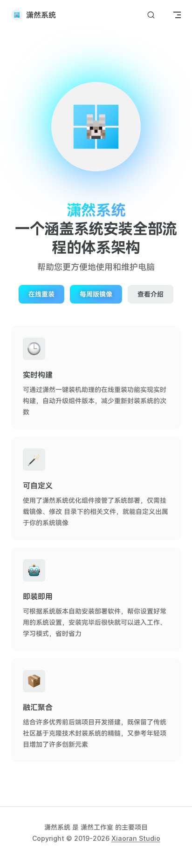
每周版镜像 (96, 294)
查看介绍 (150, 294)
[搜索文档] (151, 15)
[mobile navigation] (177, 15)
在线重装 (41, 294)
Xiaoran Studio (135, 838)
